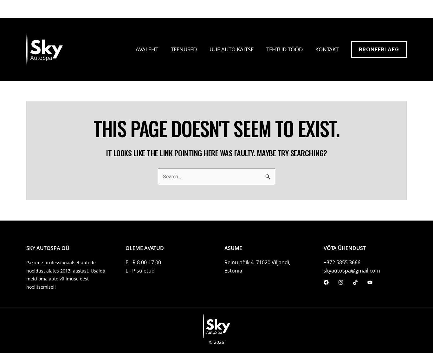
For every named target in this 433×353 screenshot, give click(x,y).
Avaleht (147, 49)
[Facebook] (28, 9)
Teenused (184, 49)
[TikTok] (44, 9)
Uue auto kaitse (232, 49)
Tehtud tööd (284, 49)
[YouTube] (52, 9)
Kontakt (327, 49)
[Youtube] (369, 282)
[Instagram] (36, 9)
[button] (335, 9)
